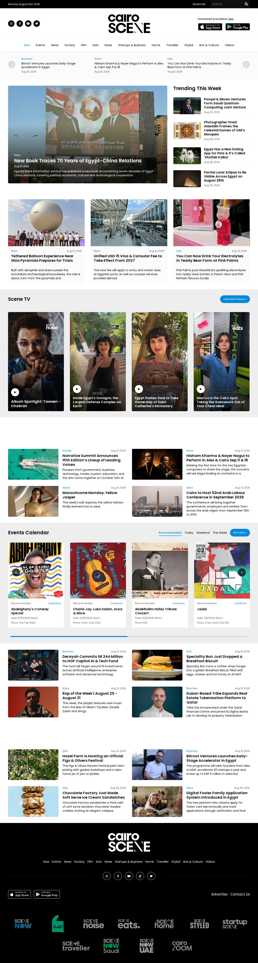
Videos (229, 45)
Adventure (55, 603)
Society (69, 45)
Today (188, 533)
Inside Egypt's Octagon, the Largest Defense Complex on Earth (97, 402)
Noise (108, 45)
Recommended (170, 533)
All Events (238, 532)
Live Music (117, 603)
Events (40, 45)
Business (68, 651)
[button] (246, 64)
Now (27, 45)
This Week (220, 533)
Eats (96, 45)
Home (156, 45)
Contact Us (240, 894)
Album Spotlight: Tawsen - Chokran (36, 403)
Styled (188, 45)
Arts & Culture (209, 45)
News (54, 45)
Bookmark (199, 4)
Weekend (203, 533)
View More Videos (233, 299)
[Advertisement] (129, 432)
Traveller (172, 45)
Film (84, 45)
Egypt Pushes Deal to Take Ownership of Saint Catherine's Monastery (156, 402)
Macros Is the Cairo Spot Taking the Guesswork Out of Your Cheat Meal (221, 402)
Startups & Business (132, 45)
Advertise (219, 894)
